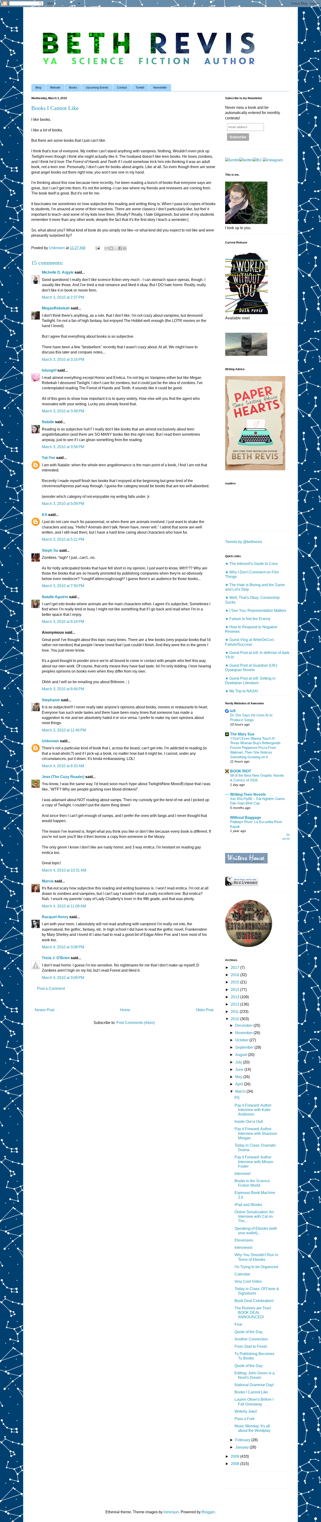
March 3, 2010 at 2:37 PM (63, 297)
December (244, 1025)
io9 (232, 711)
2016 (235, 975)
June (239, 1069)
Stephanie (51, 700)
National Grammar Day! (254, 1385)
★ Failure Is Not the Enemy (247, 619)
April (239, 1084)
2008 (235, 1464)
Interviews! (243, 1248)
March (241, 1091)
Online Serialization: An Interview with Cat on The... (254, 1216)
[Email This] (106, 248)
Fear (238, 1324)
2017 (235, 968)
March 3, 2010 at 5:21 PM (63, 539)
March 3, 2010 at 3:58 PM (63, 447)
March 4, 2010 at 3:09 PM (63, 978)
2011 (235, 1012)
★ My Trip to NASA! (241, 691)
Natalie (48, 422)
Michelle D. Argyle (58, 272)
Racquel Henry (55, 917)
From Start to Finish (251, 1346)
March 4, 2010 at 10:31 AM (64, 870)
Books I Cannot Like (251, 1392)
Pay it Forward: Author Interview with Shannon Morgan (256, 1133)
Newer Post (44, 1010)
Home (125, 1010)
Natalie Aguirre (55, 597)
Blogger (208, 1512)
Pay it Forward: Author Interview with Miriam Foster (254, 1161)
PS (237, 1098)
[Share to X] (115, 248)
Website (55, 87)
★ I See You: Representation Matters (255, 611)
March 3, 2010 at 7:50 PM (63, 586)
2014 (235, 990)
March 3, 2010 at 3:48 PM (63, 411)
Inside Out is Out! (249, 1122)
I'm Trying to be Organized (256, 1267)
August (241, 1055)
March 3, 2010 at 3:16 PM (63, 359)
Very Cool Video (248, 1281)
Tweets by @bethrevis (243, 542)
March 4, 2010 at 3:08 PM (63, 947)
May (239, 1077)
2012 (235, 1004)
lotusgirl (49, 370)
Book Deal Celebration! (254, 1301)
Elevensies (244, 1240)
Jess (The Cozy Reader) (63, 777)
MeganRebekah (56, 308)
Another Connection (251, 1339)
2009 (235, 1456)
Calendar (242, 1274)
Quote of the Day (248, 1332)
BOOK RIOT (240, 771)
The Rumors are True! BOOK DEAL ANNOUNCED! (253, 1312)
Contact (122, 87)
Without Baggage (245, 818)
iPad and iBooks (248, 1205)
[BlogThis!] (111, 248)
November (244, 1033)
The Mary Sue (242, 734)
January (242, 1447)
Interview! (243, 1174)
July (239, 1062)
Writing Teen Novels (248, 794)
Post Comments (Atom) (135, 1023)
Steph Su (50, 550)
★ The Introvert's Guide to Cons (251, 564)
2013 (235, 997)
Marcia (48, 881)
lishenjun (171, 1512)
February (243, 1440)
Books (73, 87)
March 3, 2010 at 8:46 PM (63, 689)
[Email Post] (97, 248)
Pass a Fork (244, 1419)
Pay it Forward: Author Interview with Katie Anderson (253, 1109)
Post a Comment (51, 988)
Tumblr (140, 87)
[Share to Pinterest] (124, 248)
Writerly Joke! (246, 1411)
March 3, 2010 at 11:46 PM (64, 730)
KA (44, 515)
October (242, 1040)
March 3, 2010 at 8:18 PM (63, 622)
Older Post (204, 1010)
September (244, 1047)
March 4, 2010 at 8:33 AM (63, 766)
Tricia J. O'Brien (56, 958)
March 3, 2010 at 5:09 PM (63, 504)
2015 (235, 982)
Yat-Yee (48, 458)
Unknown (50, 741)
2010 (235, 1019)
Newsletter (160, 87)
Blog (38, 87)
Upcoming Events (97, 87)
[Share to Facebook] (120, 248)
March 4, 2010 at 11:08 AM (64, 906)
